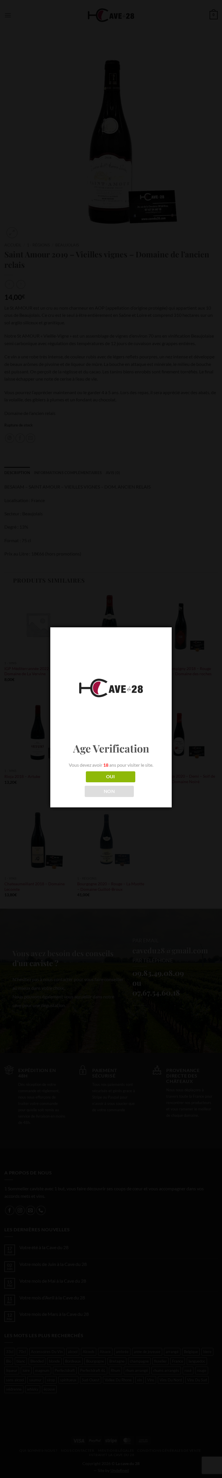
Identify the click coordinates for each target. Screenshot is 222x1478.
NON (109, 791)
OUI (110, 776)
